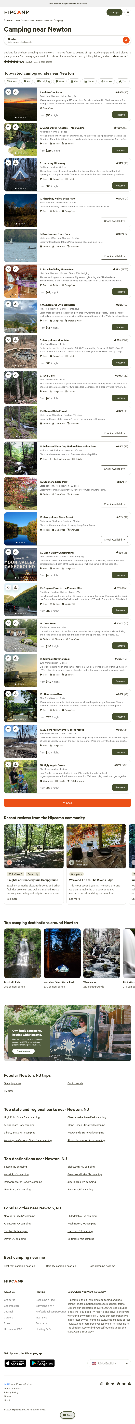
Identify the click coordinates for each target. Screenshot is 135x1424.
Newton (48, 20)
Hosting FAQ (43, 1329)
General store (11, 1305)
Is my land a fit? (45, 1305)
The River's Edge (102, 880)
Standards (41, 1323)
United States (21, 20)
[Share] (16, 92)
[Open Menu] (128, 12)
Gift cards (9, 1299)
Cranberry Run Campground (39, 880)
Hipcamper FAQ (13, 1329)
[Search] (126, 40)
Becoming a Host (45, 1299)
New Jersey (36, 20)
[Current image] (15, 118)
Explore (8, 20)
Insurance (41, 1317)
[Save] (8, 92)
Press (7, 1323)
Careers (8, 1317)
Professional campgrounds (51, 1311)
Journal (8, 1311)
